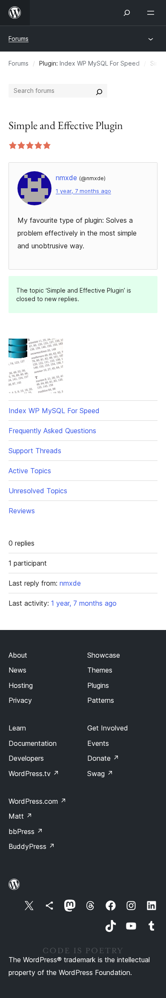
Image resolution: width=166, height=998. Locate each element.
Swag (100, 773)
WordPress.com (37, 801)
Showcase (103, 655)
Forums (19, 38)
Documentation (33, 743)
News (17, 670)
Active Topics (30, 470)
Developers (26, 758)
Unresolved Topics (38, 490)
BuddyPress (32, 846)
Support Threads (35, 450)
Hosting (21, 685)
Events (98, 743)
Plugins (98, 685)
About (18, 655)
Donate (103, 758)
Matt (20, 816)
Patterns (100, 700)
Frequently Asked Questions (52, 430)
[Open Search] (127, 13)
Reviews (22, 510)
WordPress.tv (34, 773)
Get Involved (107, 728)
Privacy (20, 700)
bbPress (26, 831)
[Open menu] (152, 13)
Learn (17, 728)
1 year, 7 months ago (83, 191)
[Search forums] (99, 91)
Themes (99, 670)
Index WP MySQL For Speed (100, 63)
